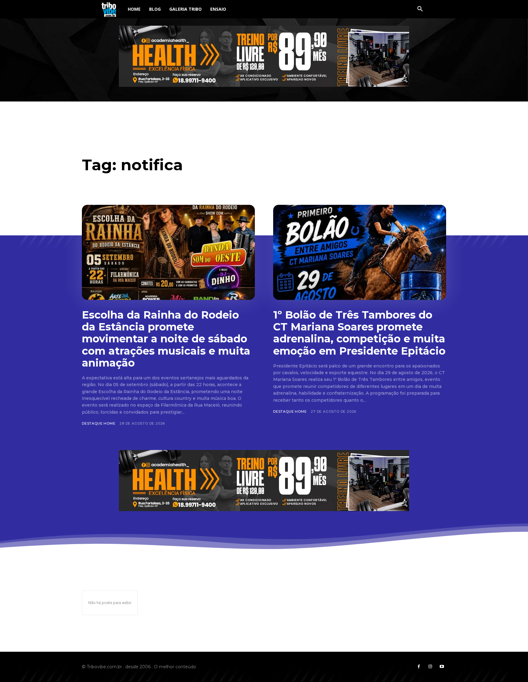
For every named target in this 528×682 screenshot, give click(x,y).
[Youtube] (442, 666)
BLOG (155, 9)
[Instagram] (430, 666)
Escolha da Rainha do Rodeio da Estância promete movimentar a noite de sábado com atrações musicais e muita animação (166, 338)
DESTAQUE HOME (98, 423)
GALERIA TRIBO (185, 9)
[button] (420, 10)
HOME (134, 9)
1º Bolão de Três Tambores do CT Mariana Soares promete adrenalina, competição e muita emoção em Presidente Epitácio (359, 332)
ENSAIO (218, 9)
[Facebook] (418, 666)
